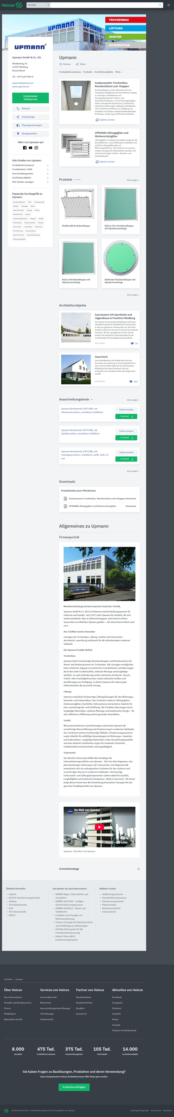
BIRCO (12, 915)
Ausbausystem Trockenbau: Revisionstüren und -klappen (112, 85)
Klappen (33, 218)
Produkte (87, 72)
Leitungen (24, 206)
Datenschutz (156, 1111)
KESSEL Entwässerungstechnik (24, 898)
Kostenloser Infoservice (30, 98)
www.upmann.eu (20, 87)
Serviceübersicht (48, 997)
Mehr (117, 72)
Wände (37, 210)
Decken (40, 223)
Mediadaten (10, 1014)
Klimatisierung (18, 231)
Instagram (117, 1003)
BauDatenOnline (84, 1003)
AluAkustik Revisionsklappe (76, 226)
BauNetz (80, 1008)
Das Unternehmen (13, 997)
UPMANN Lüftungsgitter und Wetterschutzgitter (111, 135)
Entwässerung (39, 202)
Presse (7, 1008)
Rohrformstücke (29, 223)
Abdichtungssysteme (112, 894)
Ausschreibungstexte (22, 174)
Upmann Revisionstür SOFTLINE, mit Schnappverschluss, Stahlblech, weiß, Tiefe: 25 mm (85, 455)
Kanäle (41, 218)
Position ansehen (126, 410)
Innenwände (17, 223)
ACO (11, 908)
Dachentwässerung (33, 235)
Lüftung (29, 210)
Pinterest (116, 1008)
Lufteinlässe (28, 227)
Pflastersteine (109, 905)
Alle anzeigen (132, 180)
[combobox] (106, 5)
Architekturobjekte (21, 178)
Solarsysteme (109, 912)
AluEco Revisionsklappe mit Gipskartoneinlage (76, 281)
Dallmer (13, 901)
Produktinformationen (23, 165)
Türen (30, 202)
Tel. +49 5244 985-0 (22, 77)
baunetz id (81, 1014)
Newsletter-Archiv (13, 1019)
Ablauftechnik (18, 214)
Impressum (167, 1111)
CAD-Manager (47, 1014)
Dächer (27, 214)
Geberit (12, 894)
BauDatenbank (83, 997)
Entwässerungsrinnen (113, 901)
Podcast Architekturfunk (124, 1031)
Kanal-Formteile (18, 235)
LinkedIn (116, 1014)
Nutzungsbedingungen (139, 1111)
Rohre (33, 206)
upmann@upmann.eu (22, 83)
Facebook (117, 997)
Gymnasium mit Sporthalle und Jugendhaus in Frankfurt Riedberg (115, 317)
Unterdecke (17, 227)
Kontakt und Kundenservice (18, 1003)
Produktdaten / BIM (22, 169)
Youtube (116, 1025)
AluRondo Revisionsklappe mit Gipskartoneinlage (120, 281)
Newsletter (45, 1003)
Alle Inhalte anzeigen (23, 182)
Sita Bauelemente (18, 905)
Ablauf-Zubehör (18, 210)
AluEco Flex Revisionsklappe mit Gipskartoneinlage (119, 227)
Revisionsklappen (19, 202)
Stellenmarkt (46, 1019)
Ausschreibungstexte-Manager (55, 1008)
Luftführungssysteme (20, 218)
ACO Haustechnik (17, 912)
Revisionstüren (31, 231)
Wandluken (39, 227)
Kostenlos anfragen (74, 1087)
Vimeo (115, 1019)
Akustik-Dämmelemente (114, 898)
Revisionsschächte (111, 908)
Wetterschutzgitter (19, 239)
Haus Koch (101, 357)
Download (125, 416)
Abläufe (15, 206)
